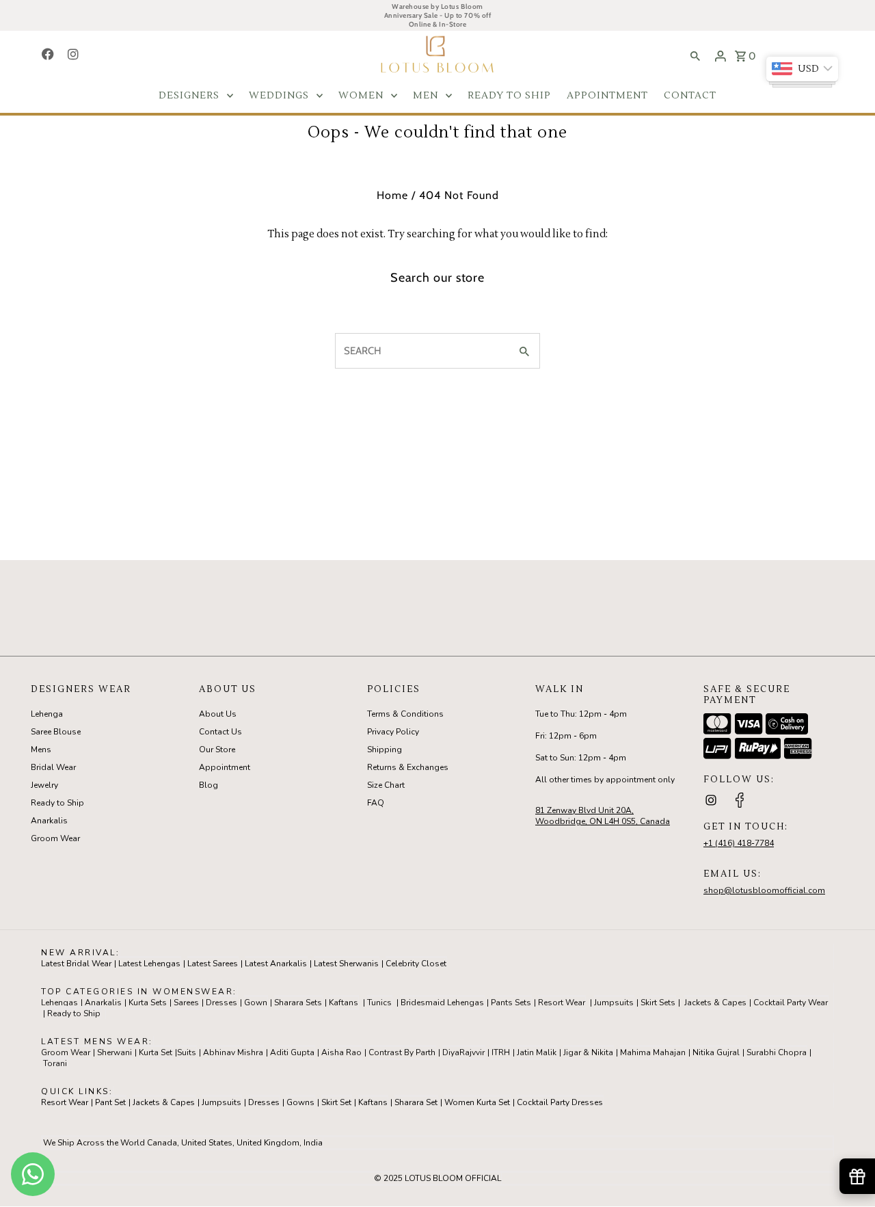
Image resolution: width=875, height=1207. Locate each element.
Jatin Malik (536, 1052)
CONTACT (690, 96)
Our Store (217, 749)
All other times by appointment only (605, 779)
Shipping (384, 749)
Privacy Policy (393, 731)
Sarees (186, 1002)
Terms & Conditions (405, 713)
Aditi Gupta (292, 1052)
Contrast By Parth (401, 1052)
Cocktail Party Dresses (560, 1102)
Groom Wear (55, 838)
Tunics (379, 1002)
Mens (41, 749)
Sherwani (114, 1052)
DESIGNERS (189, 96)
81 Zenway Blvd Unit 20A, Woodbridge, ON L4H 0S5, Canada (602, 816)
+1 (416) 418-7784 (738, 843)
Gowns (300, 1102)
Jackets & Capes (715, 1002)
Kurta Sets (148, 1002)
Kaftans (343, 1002)
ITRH (501, 1052)
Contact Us (220, 731)
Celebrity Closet (416, 963)
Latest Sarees (212, 963)
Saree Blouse (56, 731)
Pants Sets (511, 1002)
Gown (255, 1002)
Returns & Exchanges (407, 767)
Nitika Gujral (716, 1052)
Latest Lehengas (149, 963)
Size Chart (386, 785)
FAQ (375, 802)
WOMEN (360, 96)
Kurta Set (155, 1052)
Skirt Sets (658, 1002)
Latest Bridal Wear (76, 963)
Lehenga (47, 713)
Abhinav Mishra (233, 1052)
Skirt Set (336, 1102)
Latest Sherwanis (346, 963)
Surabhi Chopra (776, 1052)
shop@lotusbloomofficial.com (764, 890)
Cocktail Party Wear (790, 1002)
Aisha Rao (341, 1052)
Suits (186, 1052)
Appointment (224, 767)
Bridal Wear (53, 767)
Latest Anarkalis (276, 963)
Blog (208, 785)
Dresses (221, 1002)
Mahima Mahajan (653, 1052)
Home (392, 195)
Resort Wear (561, 1002)
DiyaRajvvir (463, 1052)
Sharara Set (416, 1102)
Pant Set (110, 1102)
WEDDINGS (279, 96)
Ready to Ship (57, 802)
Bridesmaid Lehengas (442, 1002)
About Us (218, 713)
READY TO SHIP (509, 96)
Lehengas (59, 1002)
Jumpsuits (614, 1002)
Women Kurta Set (477, 1102)
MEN (425, 96)
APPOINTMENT (607, 96)
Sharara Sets (298, 1002)
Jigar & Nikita (588, 1052)
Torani (55, 1063)
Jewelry (44, 785)
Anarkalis (49, 820)
